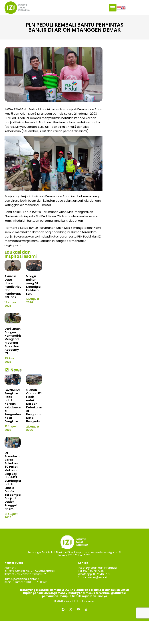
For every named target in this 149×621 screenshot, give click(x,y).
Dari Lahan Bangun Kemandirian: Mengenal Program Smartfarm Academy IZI (14, 341)
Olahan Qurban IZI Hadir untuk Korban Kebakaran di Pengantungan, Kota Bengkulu (37, 406)
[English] (123, 7)
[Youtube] (78, 609)
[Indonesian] (118, 7)
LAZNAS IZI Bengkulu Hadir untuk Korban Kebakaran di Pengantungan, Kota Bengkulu (16, 406)
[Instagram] (86, 609)
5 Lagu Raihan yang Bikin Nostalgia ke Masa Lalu (33, 285)
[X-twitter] (71, 609)
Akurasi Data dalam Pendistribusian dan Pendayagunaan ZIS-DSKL (17, 286)
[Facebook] (63, 609)
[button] (112, 7)
